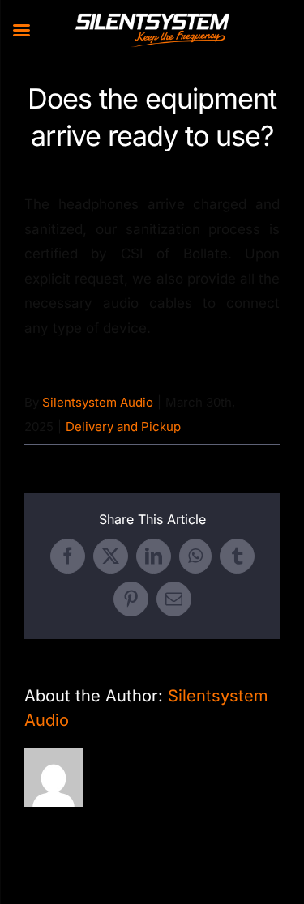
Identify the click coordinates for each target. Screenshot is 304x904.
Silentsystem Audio (97, 402)
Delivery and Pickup (123, 426)
